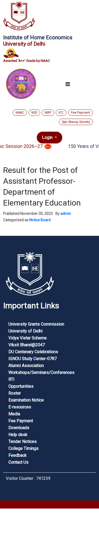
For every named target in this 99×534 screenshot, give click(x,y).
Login (48, 137)
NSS (34, 112)
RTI (11, 379)
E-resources (19, 406)
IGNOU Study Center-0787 (32, 358)
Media (14, 413)
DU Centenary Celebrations (33, 351)
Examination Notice (26, 400)
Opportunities (21, 386)
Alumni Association (26, 365)
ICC (61, 112)
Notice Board (40, 220)
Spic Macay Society (76, 122)
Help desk (17, 434)
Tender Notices (22, 441)
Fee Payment (80, 112)
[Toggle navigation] (67, 84)
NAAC (20, 112)
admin (65, 213)
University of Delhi (25, 331)
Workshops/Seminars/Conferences (41, 372)
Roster (14, 393)
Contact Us (18, 462)
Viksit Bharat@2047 (26, 344)
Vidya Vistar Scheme (27, 337)
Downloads (18, 427)
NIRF (48, 112)
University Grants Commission (36, 324)
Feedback (17, 455)
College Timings (23, 448)
